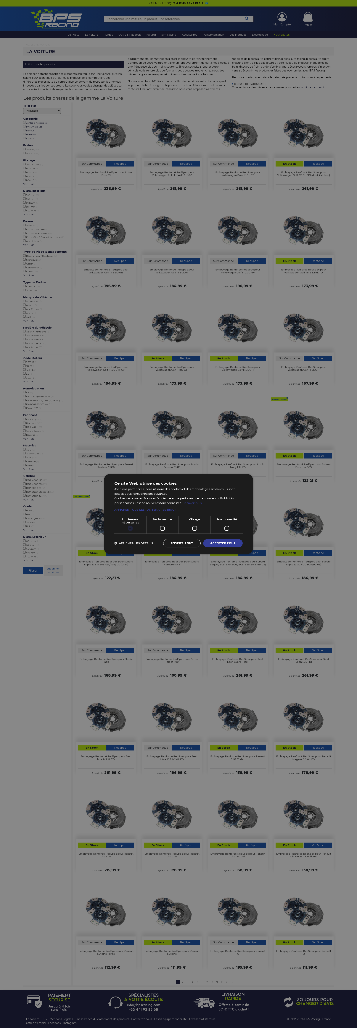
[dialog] (178, 514)
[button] (178, 509)
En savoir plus (192, 503)
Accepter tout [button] (223, 543)
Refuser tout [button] (182, 543)
